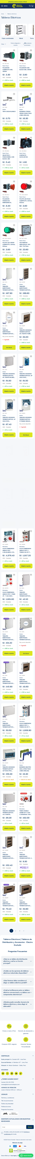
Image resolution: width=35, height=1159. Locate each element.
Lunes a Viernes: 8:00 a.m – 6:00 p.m (11, 1090)
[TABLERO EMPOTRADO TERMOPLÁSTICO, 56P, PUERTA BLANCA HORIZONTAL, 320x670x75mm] (9, 273)
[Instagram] (7, 1073)
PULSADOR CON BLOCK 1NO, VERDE (25, 68)
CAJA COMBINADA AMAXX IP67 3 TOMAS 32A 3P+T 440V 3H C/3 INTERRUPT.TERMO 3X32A (25, 464)
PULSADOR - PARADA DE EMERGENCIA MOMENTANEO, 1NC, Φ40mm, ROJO (9, 200)
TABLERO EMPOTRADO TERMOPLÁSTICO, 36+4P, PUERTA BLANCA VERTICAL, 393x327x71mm (25, 637)
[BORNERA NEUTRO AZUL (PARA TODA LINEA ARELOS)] (25, 754)
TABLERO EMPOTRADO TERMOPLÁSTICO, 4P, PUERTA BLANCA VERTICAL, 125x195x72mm (25, 594)
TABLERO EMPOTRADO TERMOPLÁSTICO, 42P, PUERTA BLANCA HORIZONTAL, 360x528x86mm (8, 681)
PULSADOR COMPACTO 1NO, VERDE (8, 69)
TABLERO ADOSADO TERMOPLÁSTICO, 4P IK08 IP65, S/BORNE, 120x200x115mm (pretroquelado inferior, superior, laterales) (9, 419)
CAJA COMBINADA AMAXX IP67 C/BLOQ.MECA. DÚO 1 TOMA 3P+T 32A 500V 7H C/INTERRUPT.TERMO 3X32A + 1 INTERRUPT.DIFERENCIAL (9, 550)
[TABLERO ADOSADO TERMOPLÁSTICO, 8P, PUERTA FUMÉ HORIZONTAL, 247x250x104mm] (25, 317)
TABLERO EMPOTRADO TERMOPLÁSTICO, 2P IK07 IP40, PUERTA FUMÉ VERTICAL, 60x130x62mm (25, 856)
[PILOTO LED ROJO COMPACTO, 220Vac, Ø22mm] (25, 186)
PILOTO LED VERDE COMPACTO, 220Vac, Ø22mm (9, 244)
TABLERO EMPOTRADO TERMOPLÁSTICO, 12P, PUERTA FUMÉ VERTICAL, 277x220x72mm (25, 904)
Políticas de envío (6, 1106)
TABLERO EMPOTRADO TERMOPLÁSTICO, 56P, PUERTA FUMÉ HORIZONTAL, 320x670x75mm (25, 288)
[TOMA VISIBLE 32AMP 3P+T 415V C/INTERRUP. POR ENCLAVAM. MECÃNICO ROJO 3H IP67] (25, 798)
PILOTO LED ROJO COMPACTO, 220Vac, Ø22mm (25, 200)
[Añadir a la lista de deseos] (14, 50)
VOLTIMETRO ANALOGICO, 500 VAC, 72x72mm (24, 244)
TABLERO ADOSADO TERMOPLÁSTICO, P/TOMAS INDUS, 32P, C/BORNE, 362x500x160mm (25, 419)
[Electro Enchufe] (17, 5)
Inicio (2, 14)
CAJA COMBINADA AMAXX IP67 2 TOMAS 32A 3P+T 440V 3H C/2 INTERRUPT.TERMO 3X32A (25, 550)
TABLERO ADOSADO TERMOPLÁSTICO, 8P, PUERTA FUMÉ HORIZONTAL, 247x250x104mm (25, 332)
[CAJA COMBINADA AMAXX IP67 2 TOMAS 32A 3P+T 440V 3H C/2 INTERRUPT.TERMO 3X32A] (25, 536)
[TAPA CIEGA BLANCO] (9, 99)
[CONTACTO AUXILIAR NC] (25, 142)
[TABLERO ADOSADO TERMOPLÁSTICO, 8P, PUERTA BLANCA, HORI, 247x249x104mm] (9, 361)
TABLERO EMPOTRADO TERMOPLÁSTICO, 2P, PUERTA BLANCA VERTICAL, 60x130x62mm (9, 332)
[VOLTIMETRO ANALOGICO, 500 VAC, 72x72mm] (25, 230)
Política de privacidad (7, 1103)
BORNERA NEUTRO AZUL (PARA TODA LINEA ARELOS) (25, 769)
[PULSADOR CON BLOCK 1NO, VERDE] (25, 55)
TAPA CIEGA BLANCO (9, 111)
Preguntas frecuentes (7, 1109)
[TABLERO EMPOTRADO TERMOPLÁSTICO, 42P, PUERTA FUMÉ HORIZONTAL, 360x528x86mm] (9, 842)
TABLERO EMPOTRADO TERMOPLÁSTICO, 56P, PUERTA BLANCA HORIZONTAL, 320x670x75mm (8, 288)
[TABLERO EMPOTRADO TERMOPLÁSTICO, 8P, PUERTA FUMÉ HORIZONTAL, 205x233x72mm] (25, 667)
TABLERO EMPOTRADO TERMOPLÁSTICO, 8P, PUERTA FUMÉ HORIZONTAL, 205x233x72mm (24, 681)
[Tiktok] (20, 1073)
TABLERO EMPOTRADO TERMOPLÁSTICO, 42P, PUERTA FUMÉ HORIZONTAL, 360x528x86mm (8, 856)
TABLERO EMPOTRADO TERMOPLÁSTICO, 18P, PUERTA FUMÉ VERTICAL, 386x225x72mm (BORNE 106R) (8, 904)
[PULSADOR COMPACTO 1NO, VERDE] (9, 55)
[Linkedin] (12, 1073)
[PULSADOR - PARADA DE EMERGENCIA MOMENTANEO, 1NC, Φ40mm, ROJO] (9, 186)
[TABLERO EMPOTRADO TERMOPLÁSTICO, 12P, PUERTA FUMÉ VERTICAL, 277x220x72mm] (25, 889)
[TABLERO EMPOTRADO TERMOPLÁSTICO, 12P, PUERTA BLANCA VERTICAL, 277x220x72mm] (9, 711)
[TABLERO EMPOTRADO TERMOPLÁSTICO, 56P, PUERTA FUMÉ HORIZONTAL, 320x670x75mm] (25, 273)
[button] (26, 1155)
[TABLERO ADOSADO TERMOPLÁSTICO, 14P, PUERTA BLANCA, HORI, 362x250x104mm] (9, 798)
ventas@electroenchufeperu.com (10, 1084)
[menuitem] (7, 31)
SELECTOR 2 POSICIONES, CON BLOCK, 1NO (8, 157)
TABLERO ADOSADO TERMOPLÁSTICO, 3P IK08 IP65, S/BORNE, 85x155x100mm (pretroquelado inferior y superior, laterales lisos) (25, 375)
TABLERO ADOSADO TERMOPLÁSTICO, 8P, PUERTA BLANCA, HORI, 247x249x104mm (9, 375)
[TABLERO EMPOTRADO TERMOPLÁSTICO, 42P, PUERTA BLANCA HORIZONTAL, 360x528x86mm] (9, 667)
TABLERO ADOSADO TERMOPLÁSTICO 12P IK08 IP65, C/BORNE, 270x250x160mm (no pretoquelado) (9, 769)
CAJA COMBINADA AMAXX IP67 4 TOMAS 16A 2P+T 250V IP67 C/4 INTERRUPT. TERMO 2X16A (9, 508)
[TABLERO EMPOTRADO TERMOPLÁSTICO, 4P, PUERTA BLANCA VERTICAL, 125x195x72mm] (25, 579)
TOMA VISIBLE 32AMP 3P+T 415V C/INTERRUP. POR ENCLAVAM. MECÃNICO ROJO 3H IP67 (25, 812)
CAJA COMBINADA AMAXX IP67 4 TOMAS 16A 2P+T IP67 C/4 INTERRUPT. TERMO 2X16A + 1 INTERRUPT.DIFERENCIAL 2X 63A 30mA (25, 725)
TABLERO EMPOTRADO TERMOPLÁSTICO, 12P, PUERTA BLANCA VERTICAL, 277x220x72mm (9, 725)
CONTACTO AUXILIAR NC (23, 156)
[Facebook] (3, 1073)
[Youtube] (16, 1073)
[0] (32, 6)
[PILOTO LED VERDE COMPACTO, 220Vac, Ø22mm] (9, 230)
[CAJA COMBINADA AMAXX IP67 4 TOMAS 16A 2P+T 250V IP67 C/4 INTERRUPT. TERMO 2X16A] (9, 494)
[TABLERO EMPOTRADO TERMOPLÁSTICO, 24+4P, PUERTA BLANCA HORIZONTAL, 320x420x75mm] (9, 623)
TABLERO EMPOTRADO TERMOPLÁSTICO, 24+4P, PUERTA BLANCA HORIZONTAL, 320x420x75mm (8, 637)
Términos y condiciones (7, 1098)
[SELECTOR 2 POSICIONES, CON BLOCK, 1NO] (9, 142)
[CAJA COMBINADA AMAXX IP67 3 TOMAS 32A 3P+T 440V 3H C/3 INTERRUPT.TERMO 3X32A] (25, 450)
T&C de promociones (7, 1101)
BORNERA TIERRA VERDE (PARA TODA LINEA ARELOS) (25, 113)
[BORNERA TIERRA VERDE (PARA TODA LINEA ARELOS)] (25, 99)
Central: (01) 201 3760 (7, 1082)
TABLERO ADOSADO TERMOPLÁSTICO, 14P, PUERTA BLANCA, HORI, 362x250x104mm (9, 812)
